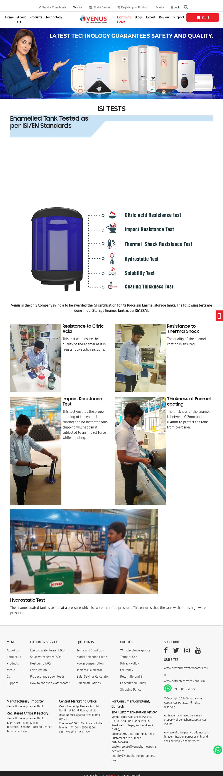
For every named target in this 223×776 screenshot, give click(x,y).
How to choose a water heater (49, 683)
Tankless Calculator (89, 670)
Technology (54, 17)
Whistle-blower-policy (135, 650)
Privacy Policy (129, 663)
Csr (9, 676)
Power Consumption (90, 663)
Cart (205, 17)
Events (159, 7)
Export (150, 17)
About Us (21, 19)
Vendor (77, 7)
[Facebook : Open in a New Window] (166, 651)
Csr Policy (126, 670)
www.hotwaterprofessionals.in (184, 681)
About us (13, 650)
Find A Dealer (101, 7)
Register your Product (134, 7)
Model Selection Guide (92, 657)
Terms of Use (128, 657)
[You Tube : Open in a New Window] (198, 651)
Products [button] (35, 17)
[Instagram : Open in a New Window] (187, 651)
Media (11, 670)
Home (9, 17)
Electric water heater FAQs (47, 650)
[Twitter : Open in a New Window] (176, 651)
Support (178, 17)
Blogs (139, 17)
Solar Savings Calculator (93, 676)
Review (164, 17)
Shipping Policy (130, 689)
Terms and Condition (90, 650)
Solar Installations (89, 683)
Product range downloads (47, 676)
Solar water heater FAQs (45, 657)
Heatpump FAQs (41, 663)
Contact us (14, 657)
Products (13, 663)
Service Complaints (54, 7)
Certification (38, 670)
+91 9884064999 (183, 689)
